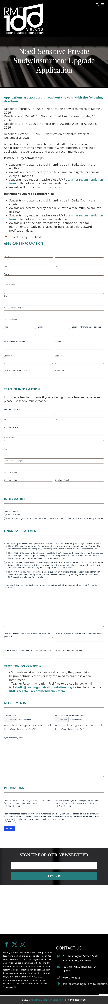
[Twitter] (14, 944)
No (19, 806)
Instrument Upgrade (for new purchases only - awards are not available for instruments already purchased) (55, 518)
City (5, 296)
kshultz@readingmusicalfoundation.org (42, 687)
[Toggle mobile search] (97, 4)
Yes (9, 806)
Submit (9, 828)
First (5, 266)
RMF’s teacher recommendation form (37, 691)
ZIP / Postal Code (10, 319)
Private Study (14, 514)
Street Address (9, 284)
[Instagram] (22, 944)
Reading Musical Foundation (46, 999)
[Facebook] (6, 944)
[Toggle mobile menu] (102, 4)
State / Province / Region (13, 307)
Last (56, 266)
